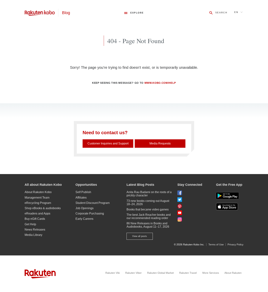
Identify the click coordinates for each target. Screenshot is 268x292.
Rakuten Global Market (160, 272)
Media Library (33, 234)
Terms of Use (216, 244)
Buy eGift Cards (35, 218)
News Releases (35, 229)
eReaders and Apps (37, 213)
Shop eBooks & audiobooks (43, 208)
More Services (210, 272)
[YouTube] (193, 212)
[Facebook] (193, 193)
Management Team (37, 197)
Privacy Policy (235, 244)
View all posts (139, 236)
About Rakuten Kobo (38, 192)
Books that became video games (148, 209)
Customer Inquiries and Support (108, 143)
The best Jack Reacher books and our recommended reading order (149, 216)
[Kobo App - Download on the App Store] (229, 206)
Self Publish (83, 192)
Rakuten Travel (188, 272)
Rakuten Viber (133, 272)
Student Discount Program (92, 202)
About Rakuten (233, 272)
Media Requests (160, 143)
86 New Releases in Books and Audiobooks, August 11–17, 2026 (148, 225)
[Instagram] (193, 219)
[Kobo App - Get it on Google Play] (227, 196)
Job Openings (84, 208)
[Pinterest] (193, 206)
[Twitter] (193, 199)
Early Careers (84, 218)
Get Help (30, 224)
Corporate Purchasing (89, 213)
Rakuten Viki (112, 272)
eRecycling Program (38, 202)
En (236, 12)
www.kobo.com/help (160, 83)
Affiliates (81, 197)
